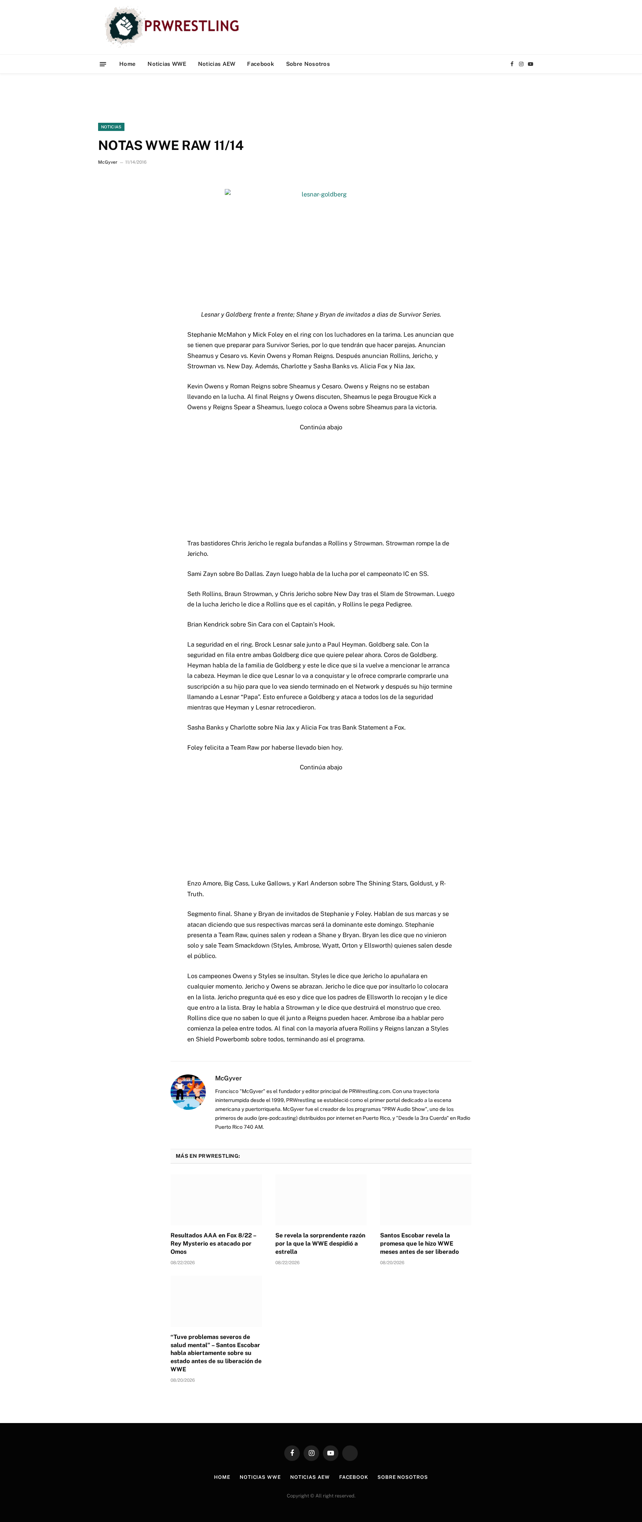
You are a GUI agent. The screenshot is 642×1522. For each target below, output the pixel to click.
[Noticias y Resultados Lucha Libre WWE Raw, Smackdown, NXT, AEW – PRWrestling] (173, 27)
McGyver (107, 162)
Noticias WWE (166, 64)
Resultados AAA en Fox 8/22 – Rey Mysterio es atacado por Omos (213, 1243)
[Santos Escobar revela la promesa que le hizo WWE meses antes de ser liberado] (425, 1199)
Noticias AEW (217, 64)
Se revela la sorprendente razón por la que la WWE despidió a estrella (320, 1243)
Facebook (260, 64)
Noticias (111, 127)
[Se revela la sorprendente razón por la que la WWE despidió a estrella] (321, 1199)
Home (127, 64)
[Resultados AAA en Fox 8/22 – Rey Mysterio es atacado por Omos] (216, 1199)
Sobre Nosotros (308, 64)
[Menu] (103, 63)
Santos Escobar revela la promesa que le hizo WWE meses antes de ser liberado (419, 1243)
